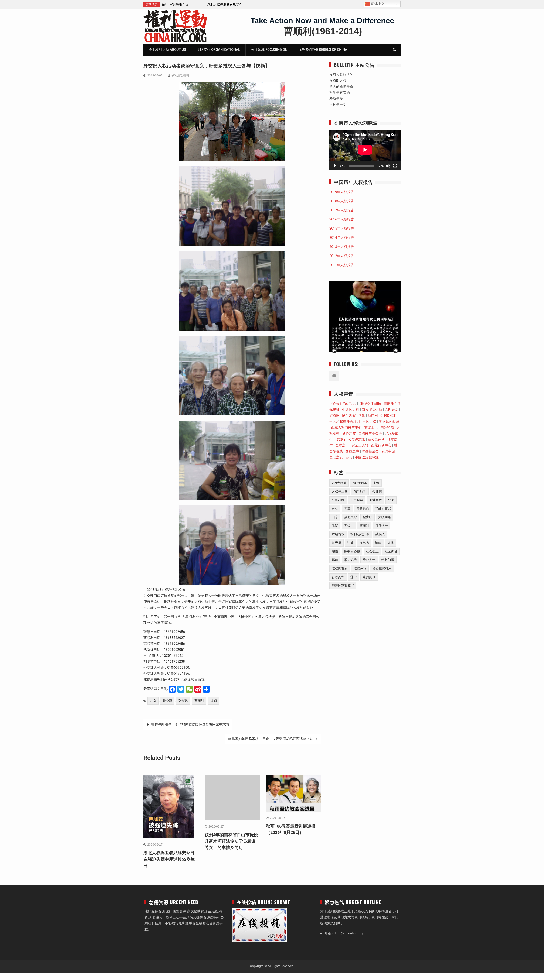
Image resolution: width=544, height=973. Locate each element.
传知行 (340, 439)
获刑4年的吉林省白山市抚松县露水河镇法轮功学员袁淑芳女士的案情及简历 (231, 841)
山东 (335, 517)
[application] (365, 150)
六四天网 (391, 410)
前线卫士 (371, 427)
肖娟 (213, 701)
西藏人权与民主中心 (346, 427)
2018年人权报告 (341, 201)
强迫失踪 (350, 517)
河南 (378, 543)
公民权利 (338, 500)
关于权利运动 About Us (167, 50)
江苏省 (364, 543)
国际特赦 (387, 427)
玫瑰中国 (388, 451)
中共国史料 (350, 410)
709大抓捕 (339, 483)
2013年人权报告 (341, 247)
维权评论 (360, 568)
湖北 (390, 543)
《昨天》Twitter (370, 404)
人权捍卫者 (340, 491)
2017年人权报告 (341, 210)
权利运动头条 (360, 534)
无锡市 (349, 526)
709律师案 (359, 483)
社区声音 (391, 551)
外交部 (167, 701)
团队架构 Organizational (218, 50)
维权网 (334, 416)
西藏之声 (352, 451)
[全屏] (395, 166)
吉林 (335, 509)
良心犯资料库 (381, 568)
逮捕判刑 (369, 577)
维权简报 (387, 560)
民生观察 (349, 416)
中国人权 (369, 421)
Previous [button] (335, 351)
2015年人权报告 (341, 228)
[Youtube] (334, 376)
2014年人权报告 (341, 238)
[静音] (388, 166)
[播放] (335, 166)
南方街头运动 (372, 410)
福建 (335, 560)
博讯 (361, 416)
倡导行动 (360, 491)
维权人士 (369, 560)
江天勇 (336, 543)
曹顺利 (199, 701)
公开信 (377, 491)
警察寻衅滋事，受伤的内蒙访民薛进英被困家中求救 (190, 724)
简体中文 (377, 4)
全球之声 (342, 445)
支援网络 (384, 517)
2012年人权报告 (341, 256)
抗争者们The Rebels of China (322, 50)
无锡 (335, 526)
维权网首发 (340, 568)
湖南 (335, 551)
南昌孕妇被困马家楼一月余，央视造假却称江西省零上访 (270, 739)
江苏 (350, 543)
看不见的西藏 (389, 421)
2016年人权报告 (341, 219)
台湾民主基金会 (370, 433)
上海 (376, 483)
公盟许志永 (356, 439)
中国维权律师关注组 (344, 421)
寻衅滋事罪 (383, 509)
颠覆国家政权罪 (343, 585)
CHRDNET (388, 416)
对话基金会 (370, 451)
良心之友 (349, 433)
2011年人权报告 (341, 265)
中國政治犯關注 (367, 457)
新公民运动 (376, 439)
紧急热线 (350, 560)
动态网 (373, 416)
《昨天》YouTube (342, 404)
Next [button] (395, 351)
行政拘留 (338, 577)
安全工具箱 (359, 445)
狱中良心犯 (352, 551)
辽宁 (353, 577)
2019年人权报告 (341, 192)
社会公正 (372, 551)
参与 (349, 457)
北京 (153, 701)
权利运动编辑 (180, 75)
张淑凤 (183, 701)
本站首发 (338, 534)
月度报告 (381, 526)
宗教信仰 (362, 509)
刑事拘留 (356, 500)
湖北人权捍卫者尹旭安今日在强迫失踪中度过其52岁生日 (169, 859)
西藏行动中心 (381, 445)
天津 (347, 509)
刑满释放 (375, 500)
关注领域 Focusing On (269, 50)
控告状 (367, 517)
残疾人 (380, 534)
